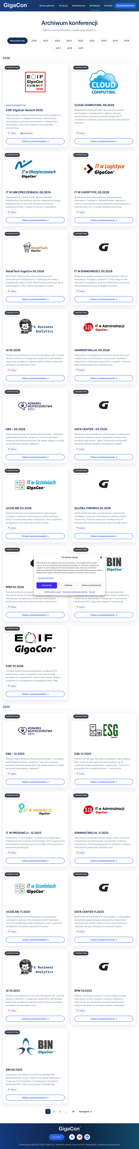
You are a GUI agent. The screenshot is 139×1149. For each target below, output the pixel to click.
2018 (126, 40)
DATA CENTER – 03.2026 (90, 429)
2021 (92, 40)
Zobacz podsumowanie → (35, 141)
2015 (80, 48)
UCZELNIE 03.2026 (18, 508)
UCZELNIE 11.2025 (18, 911)
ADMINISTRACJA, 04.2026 (92, 350)
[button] (101, 557)
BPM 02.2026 (15, 587)
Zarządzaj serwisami (46, 578)
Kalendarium (78, 5)
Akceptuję (47, 585)
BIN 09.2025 (14, 1069)
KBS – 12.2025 (15, 753)
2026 (34, 40)
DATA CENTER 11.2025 (89, 911)
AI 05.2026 (13, 350)
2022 (80, 40)
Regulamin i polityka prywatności (75, 592)
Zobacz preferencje (91, 585)
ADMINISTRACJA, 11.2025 (91, 832)
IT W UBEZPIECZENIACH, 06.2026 (28, 192)
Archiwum (94, 5)
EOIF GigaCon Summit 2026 (24, 110)
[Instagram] (79, 1137)
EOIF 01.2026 (14, 666)
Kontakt (92, 592)
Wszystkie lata (17, 40)
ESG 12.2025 (82, 753)
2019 (115, 40)
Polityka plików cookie (52, 592)
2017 (58, 48)
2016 (69, 48)
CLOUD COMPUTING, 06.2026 (94, 105)
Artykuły (63, 5)
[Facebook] (72, 1137)
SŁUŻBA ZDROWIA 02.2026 (92, 508)
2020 (103, 40)
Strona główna (47, 5)
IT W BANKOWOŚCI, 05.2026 (93, 271)
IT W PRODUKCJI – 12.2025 (23, 832)
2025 (45, 40)
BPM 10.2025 (83, 990)
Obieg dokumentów (16, 105)
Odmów (68, 585)
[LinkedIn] (87, 1137)
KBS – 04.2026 (15, 429)
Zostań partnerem (125, 5)
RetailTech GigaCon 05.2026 (25, 271)
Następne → (85, 1111)
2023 (69, 40)
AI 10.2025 (13, 990)
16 (73, 1111)
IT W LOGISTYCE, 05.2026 (91, 192)
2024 (57, 40)
